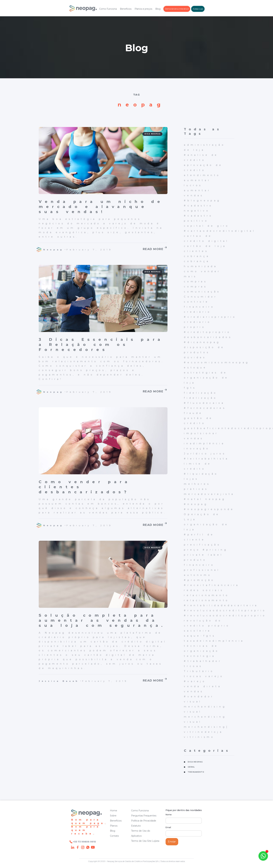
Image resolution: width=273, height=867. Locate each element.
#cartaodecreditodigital (219, 230)
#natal (193, 499)
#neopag (196, 504)
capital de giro (206, 225)
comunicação (202, 291)
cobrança (197, 256)
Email (168, 827)
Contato (114, 835)
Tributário (199, 671)
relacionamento (206, 595)
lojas (191, 478)
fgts (190, 387)
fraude (193, 413)
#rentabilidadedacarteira (221, 605)
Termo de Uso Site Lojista (145, 840)
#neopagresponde (209, 509)
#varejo (195, 681)
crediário (197, 311)
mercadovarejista (209, 494)
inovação (197, 448)
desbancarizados (208, 337)
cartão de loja (205, 246)
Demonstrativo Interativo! (177, 9)
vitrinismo (199, 737)
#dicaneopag (202, 342)
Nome (169, 814)
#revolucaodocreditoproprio (225, 610)
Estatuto (136, 825)
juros (218, 453)
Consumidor (200, 296)
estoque (195, 367)
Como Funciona (108, 8)
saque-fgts (200, 635)
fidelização (200, 392)
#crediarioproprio (210, 317)
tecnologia (199, 656)
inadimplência (204, 443)
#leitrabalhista (206, 458)
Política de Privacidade (143, 820)
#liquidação (201, 473)
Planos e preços (143, 8)
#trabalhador (203, 661)
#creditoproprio (207, 332)
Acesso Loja (198, 9)
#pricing (215, 549)
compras (195, 281)
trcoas (193, 666)
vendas (194, 691)
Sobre (113, 815)
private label (203, 554)
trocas (193, 676)
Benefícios (125, 8)
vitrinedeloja (203, 732)
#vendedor (199, 696)
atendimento (202, 175)
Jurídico (196, 453)
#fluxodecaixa (204, 403)
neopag (215, 499)
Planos (113, 825)
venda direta (202, 686)
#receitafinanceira (211, 585)
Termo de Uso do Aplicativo (140, 833)
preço (192, 549)
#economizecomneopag (216, 362)
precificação (202, 544)
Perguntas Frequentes (143, 815)
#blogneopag (202, 200)
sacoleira (197, 630)
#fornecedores (205, 408)
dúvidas (195, 357)
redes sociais (204, 590)
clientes (196, 251)
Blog (158, 8)
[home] (83, 9)
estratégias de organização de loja (206, 377)
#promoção (199, 580)
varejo (214, 676)
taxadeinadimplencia (214, 640)
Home (113, 810)
